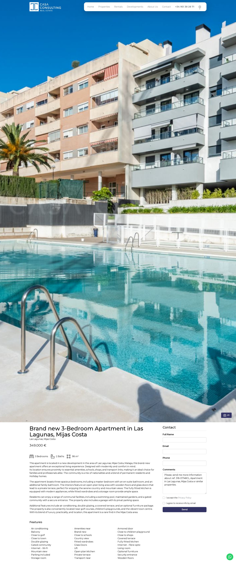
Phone (166, 458)
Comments (169, 469)
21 (228, 415)
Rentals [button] (118, 6)
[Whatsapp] (229, 556)
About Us (153, 6)
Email (166, 446)
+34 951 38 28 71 (184, 6)
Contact (166, 6)
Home (90, 6)
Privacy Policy (184, 498)
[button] (199, 6)
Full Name (168, 434)
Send (185, 509)
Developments (135, 6)
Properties (104, 6)
